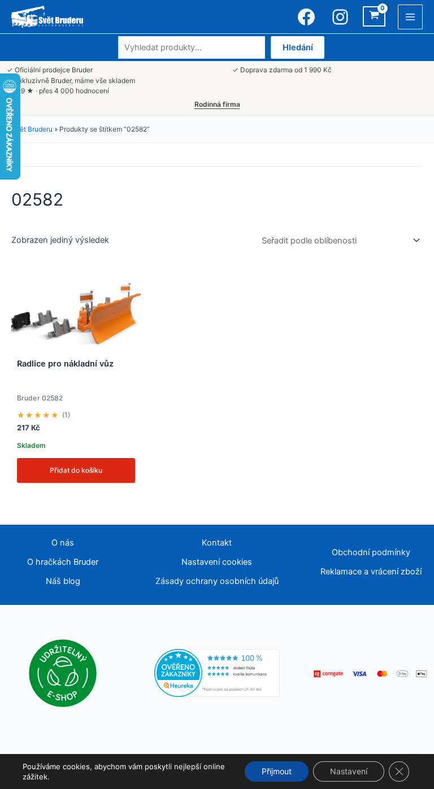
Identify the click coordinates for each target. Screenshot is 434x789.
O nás (62, 543)
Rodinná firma (217, 104)
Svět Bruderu (32, 129)
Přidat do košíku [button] (76, 470)
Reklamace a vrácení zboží (371, 571)
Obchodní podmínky (371, 552)
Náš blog (63, 581)
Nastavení (348, 771)
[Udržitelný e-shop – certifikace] (62, 673)
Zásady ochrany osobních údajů (217, 581)
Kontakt (217, 543)
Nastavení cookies (216, 562)
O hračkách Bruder (62, 562)
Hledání (298, 47)
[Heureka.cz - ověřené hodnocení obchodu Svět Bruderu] (217, 673)
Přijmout (277, 771)
